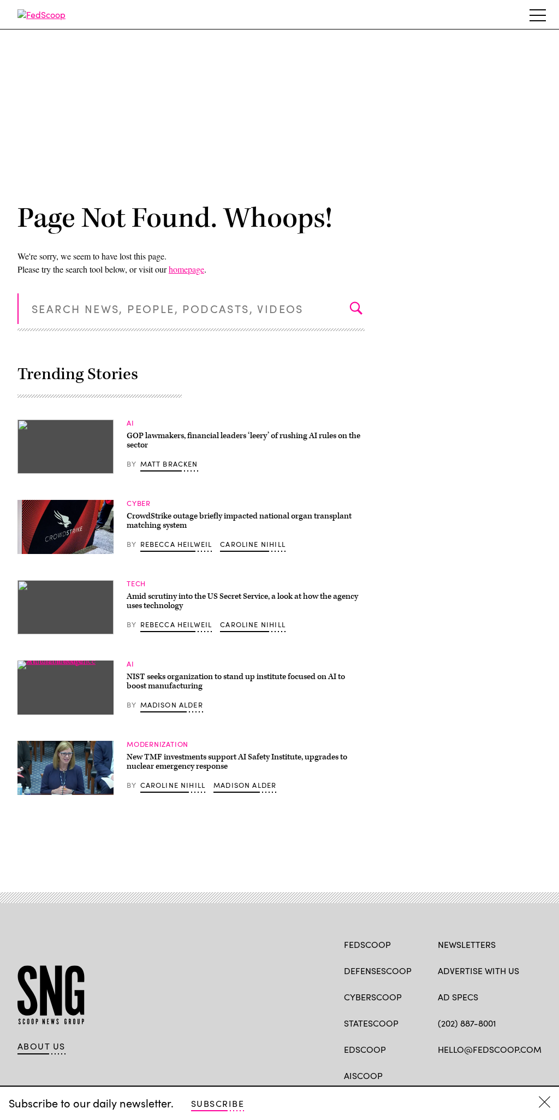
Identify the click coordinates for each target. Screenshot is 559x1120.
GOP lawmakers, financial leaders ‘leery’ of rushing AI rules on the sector (243, 441)
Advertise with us (478, 970)
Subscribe (217, 1103)
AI (130, 423)
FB (443, 1074)
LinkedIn (486, 1074)
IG (503, 1074)
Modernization (157, 744)
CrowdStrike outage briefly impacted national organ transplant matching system (239, 521)
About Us (41, 1046)
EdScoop (365, 1049)
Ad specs (458, 997)
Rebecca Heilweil (176, 544)
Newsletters (467, 944)
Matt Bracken (169, 464)
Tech (136, 583)
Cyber (139, 503)
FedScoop (367, 944)
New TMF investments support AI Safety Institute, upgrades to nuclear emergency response (237, 762)
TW (464, 1074)
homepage (186, 269)
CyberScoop (373, 997)
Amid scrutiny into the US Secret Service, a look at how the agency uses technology (242, 601)
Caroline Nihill (253, 544)
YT (524, 1074)
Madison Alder (171, 705)
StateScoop (371, 1023)
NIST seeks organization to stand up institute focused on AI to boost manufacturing (236, 681)
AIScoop (363, 1075)
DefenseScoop (378, 970)
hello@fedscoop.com (490, 1049)
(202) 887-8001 (467, 1023)
